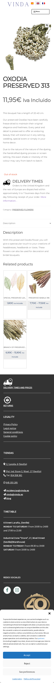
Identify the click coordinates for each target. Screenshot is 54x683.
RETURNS (8, 405)
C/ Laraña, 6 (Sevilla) (16, 464)
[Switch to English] (38, 3)
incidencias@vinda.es (17, 490)
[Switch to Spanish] (32, 3)
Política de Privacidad (32, 679)
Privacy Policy (10, 424)
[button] (49, 613)
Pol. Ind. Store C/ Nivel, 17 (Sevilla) (23, 471)
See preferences (27, 671)
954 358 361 (16, 475)
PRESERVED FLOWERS (22, 210)
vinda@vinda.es (14, 494)
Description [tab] (9, 223)
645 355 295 (12, 482)
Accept (27, 655)
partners (41, 638)
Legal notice (9, 428)
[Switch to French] (43, 3)
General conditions (13, 432)
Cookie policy (17, 679)
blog (8, 498)
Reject (27, 663)
